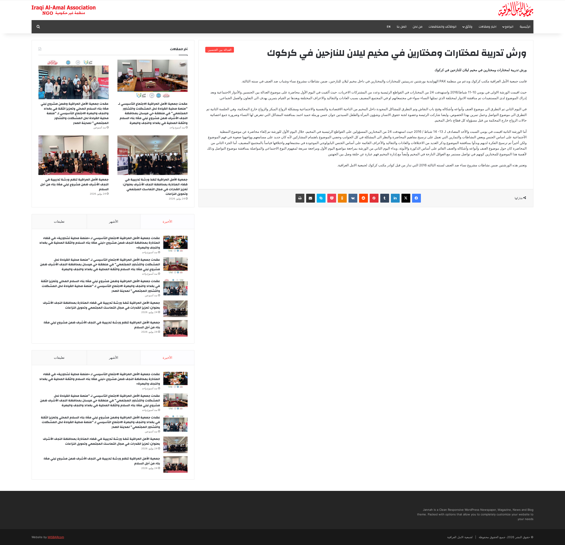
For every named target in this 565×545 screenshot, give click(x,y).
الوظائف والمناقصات (442, 27)
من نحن (417, 27)
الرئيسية (525, 27)
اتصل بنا (402, 27)
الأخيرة (167, 221)
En (388, 27)
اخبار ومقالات (487, 27)
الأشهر (113, 221)
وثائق (468, 27)
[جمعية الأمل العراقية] (515, 9)
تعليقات (59, 221)
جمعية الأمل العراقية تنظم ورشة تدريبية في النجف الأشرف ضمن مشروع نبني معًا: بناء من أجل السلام (74, 184)
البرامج (509, 27)
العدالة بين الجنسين (220, 49)
